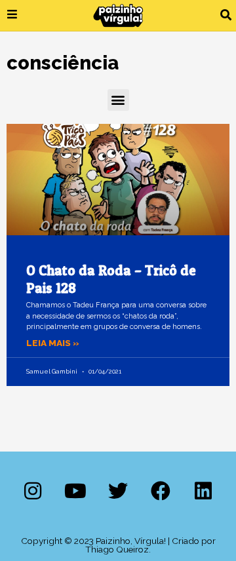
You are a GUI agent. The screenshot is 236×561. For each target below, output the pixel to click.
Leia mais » (52, 343)
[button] (226, 15)
